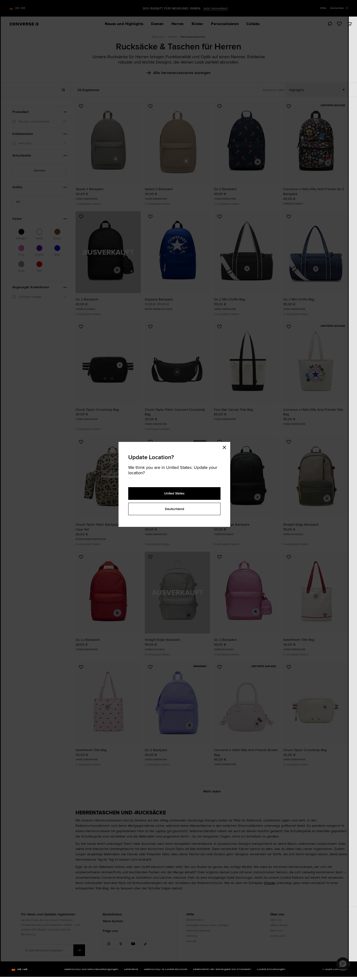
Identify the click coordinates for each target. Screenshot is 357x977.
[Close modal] (225, 447)
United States (174, 493)
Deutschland (174, 508)
